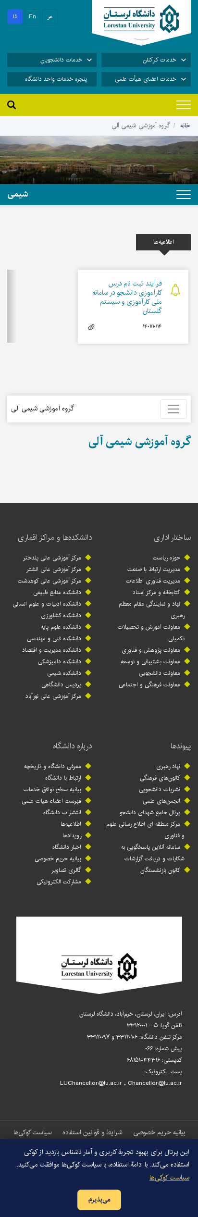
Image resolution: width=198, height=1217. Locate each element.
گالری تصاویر (66, 870)
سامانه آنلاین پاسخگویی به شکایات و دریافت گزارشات (153, 853)
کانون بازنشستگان (160, 870)
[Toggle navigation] (183, 104)
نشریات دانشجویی (159, 789)
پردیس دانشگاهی (61, 684)
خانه (185, 125)
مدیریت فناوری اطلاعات (153, 580)
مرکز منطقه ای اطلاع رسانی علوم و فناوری (145, 830)
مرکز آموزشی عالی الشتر (53, 569)
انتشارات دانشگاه (62, 812)
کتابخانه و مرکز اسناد (156, 592)
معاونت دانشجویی (159, 673)
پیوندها (181, 746)
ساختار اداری (172, 537)
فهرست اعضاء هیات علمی (51, 801)
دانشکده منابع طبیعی (57, 592)
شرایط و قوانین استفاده (92, 1132)
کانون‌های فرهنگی (160, 777)
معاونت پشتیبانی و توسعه (150, 661)
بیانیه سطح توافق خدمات (52, 789)
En (32, 16)
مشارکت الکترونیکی (59, 881)
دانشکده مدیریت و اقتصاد (51, 650)
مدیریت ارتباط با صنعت (153, 569)
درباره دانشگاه (72, 746)
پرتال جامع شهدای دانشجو (150, 812)
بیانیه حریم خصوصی (58, 858)
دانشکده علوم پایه (61, 627)
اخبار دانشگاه (66, 847)
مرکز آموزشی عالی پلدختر (52, 557)
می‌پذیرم (99, 1199)
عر (50, 16)
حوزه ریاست (166, 557)
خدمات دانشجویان (61, 59)
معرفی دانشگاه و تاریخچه (52, 766)
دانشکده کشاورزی (61, 615)
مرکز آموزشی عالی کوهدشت (49, 580)
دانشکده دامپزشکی (59, 661)
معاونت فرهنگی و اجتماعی (149, 684)
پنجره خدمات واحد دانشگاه (56, 79)
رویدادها (71, 835)
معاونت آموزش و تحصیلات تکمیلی (151, 632)
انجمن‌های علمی (161, 801)
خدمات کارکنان (159, 59)
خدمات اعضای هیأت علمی (145, 79)
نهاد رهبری (168, 766)
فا (15, 16)
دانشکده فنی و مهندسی (54, 638)
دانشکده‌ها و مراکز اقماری (55, 537)
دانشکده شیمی (64, 673)
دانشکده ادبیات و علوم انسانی (46, 603)
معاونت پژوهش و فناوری (151, 650)
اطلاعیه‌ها (71, 824)
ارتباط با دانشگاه (63, 777)
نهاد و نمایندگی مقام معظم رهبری (152, 609)
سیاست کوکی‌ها (32, 1132)
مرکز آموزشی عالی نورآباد (53, 696)
